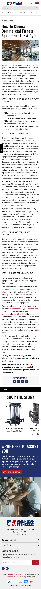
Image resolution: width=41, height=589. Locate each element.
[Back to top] (37, 515)
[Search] (36, 8)
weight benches (18, 314)
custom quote (26, 367)
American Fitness (14, 574)
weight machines (16, 309)
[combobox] (20, 8)
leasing (9, 358)
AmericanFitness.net (13, 577)
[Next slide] (39, 419)
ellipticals (21, 289)
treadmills (8, 289)
